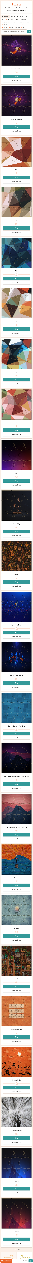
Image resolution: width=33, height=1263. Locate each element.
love (16, 19)
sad (22, 27)
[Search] (29, 31)
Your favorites (14, 16)
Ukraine (5, 24)
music (12, 24)
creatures (20, 22)
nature (18, 24)
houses (4, 27)
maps (27, 22)
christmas (9, 19)
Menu (25, 1260)
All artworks (5, 16)
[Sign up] (31, 1260)
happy (17, 27)
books (24, 24)
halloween (11, 22)
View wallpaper (16, 80)
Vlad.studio (7, 1260)
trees (11, 27)
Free (3, 19)
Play (16, 76)
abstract (23, 19)
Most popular (23, 16)
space (4, 22)
